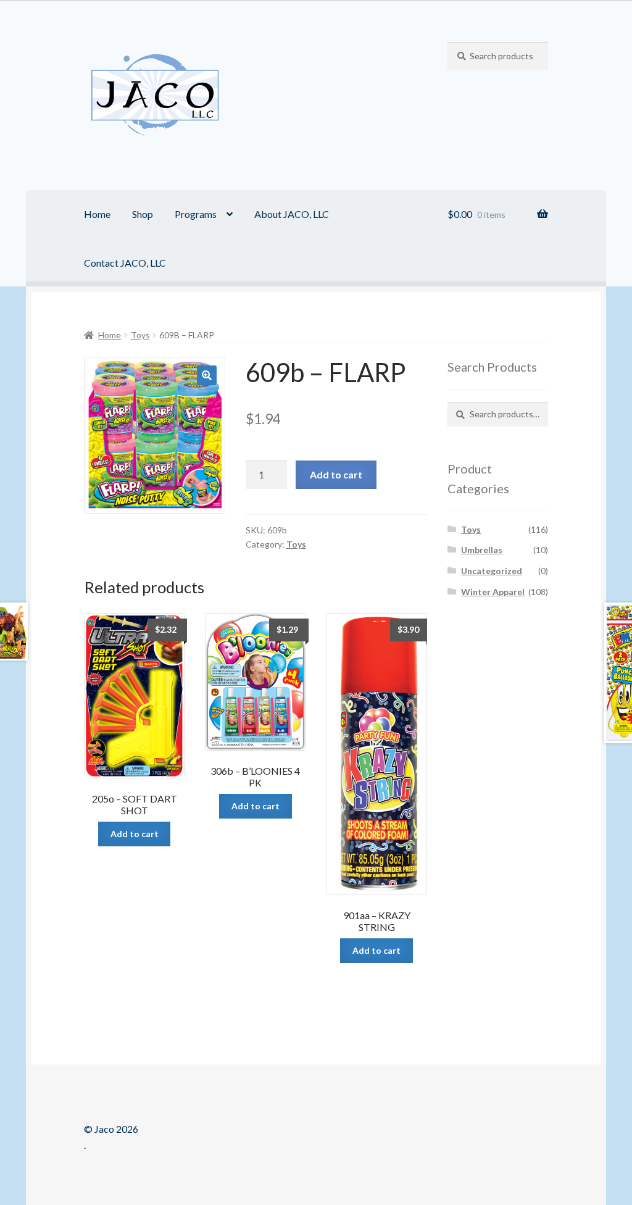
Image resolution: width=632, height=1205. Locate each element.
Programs (196, 214)
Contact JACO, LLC (125, 263)
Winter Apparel (493, 591)
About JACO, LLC (291, 214)
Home (97, 214)
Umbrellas (481, 549)
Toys (140, 335)
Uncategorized (491, 570)
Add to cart (336, 474)
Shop (142, 214)
